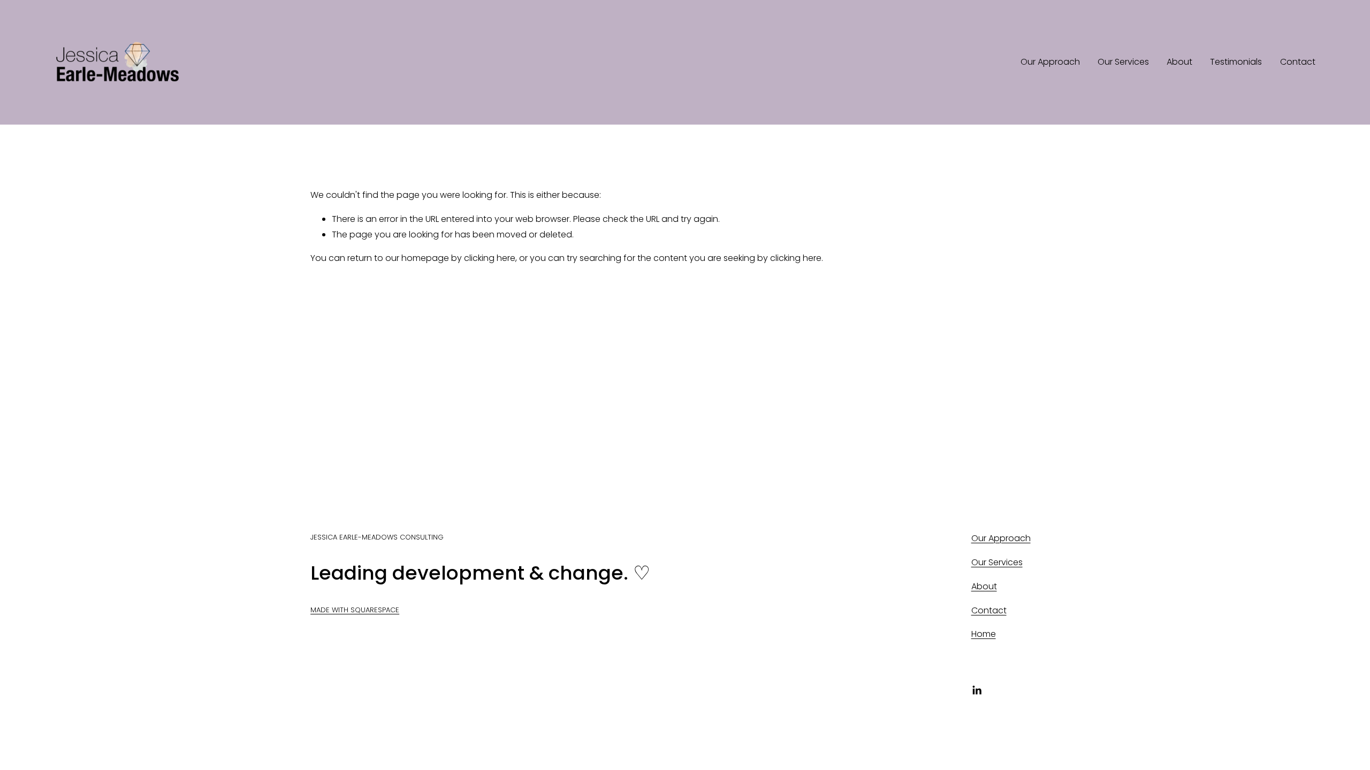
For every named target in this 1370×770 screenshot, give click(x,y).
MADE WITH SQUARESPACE (354, 610)
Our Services (1123, 62)
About (1179, 62)
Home (983, 634)
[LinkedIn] (976, 690)
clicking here (489, 258)
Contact (1297, 62)
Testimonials (1236, 62)
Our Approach (1050, 62)
